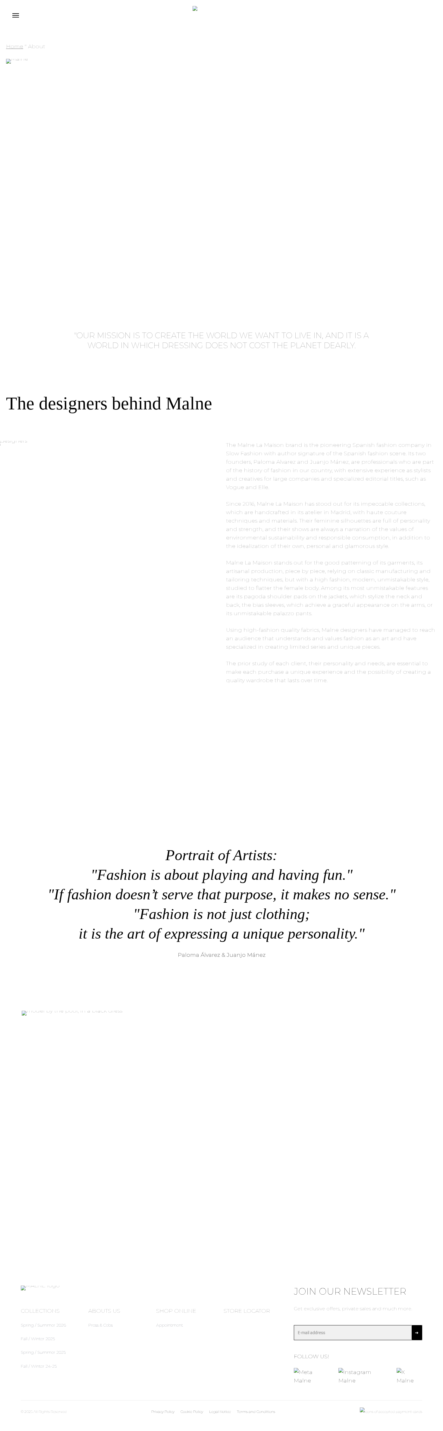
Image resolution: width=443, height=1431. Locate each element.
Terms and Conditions (256, 1411)
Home (14, 46)
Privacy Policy (162, 1411)
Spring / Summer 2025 (43, 1352)
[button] (15, 15)
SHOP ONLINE (176, 1311)
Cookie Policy (192, 1411)
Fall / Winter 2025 (38, 1338)
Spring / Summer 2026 (43, 1325)
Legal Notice (220, 1411)
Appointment (169, 1325)
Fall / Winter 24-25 (39, 1366)
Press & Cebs (100, 1325)
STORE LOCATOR (247, 1311)
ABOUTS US (104, 1311)
